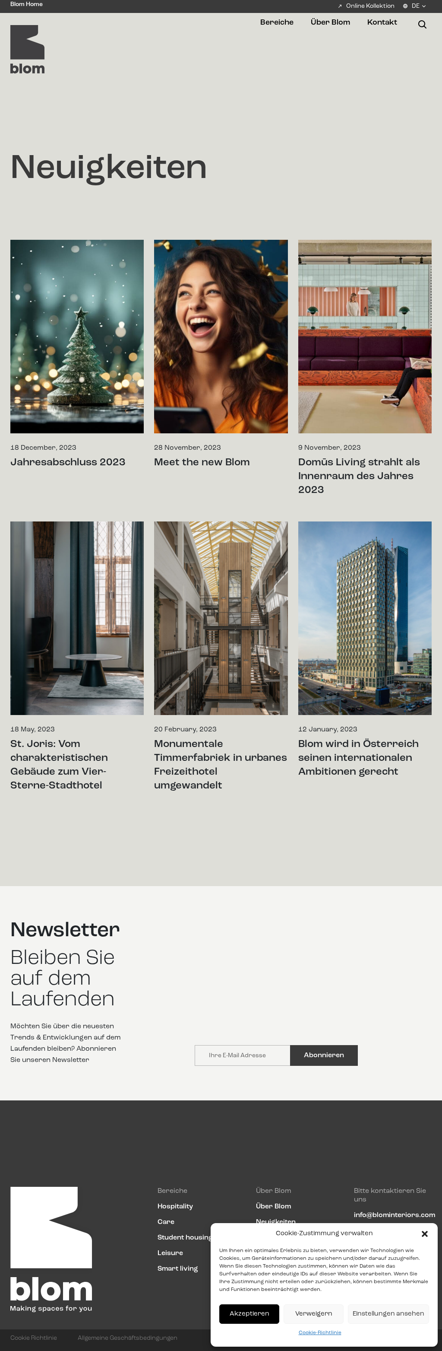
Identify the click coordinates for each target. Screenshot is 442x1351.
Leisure (170, 1253)
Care (166, 1222)
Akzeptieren (249, 1314)
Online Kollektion (370, 6)
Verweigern (313, 1314)
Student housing (185, 1237)
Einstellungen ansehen (388, 1314)
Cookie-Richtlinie (320, 1332)
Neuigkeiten (276, 1222)
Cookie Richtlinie (33, 1338)
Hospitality (175, 1206)
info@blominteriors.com (394, 1215)
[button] (424, 1234)
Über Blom (273, 1206)
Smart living (178, 1268)
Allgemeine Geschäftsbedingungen (127, 1338)
